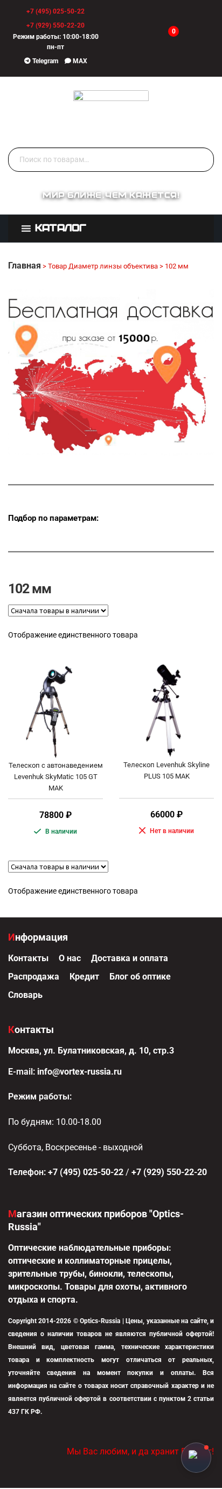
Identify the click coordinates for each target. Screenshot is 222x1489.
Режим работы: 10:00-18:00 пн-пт (56, 42)
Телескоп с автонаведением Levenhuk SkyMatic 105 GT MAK (56, 776)
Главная (24, 265)
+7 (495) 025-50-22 (55, 11)
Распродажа (33, 976)
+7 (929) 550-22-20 (55, 25)
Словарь (25, 995)
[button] (60, 229)
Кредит (84, 976)
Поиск (203, 160)
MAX (79, 61)
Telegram (44, 61)
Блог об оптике (140, 976)
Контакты (28, 958)
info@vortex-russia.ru (79, 1072)
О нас (70, 958)
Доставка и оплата (129, 958)
